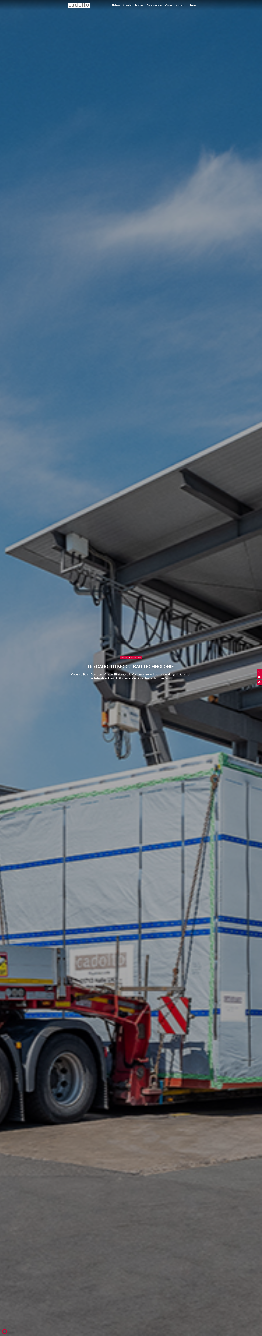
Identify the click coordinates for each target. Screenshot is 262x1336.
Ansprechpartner (245, 665)
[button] (259, 646)
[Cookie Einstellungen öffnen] (4, 1333)
